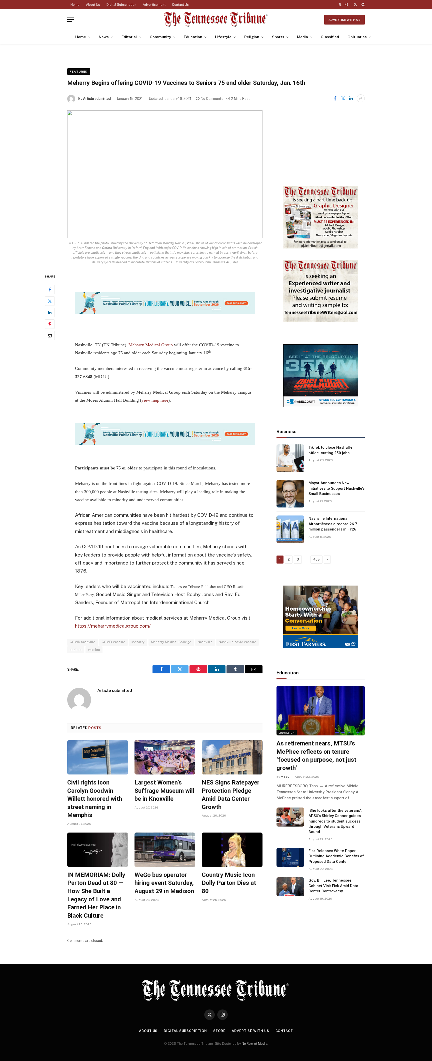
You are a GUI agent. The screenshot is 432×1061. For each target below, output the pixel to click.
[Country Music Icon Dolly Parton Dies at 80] (232, 850)
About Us (93, 5)
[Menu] (70, 19)
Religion (251, 37)
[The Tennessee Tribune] (216, 19)
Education (193, 37)
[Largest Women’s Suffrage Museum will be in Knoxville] (164, 757)
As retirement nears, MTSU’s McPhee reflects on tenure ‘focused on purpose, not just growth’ (316, 755)
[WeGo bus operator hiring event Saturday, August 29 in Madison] (164, 850)
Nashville (205, 642)
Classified (330, 37)
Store (219, 1031)
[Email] (50, 335)
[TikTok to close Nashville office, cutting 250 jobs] (290, 458)
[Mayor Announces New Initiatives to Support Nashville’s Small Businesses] (290, 493)
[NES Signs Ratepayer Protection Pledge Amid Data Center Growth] (232, 757)
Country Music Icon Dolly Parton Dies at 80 (229, 883)
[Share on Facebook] (335, 98)
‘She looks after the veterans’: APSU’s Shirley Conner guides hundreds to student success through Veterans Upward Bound (335, 821)
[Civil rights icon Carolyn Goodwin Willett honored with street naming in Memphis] (97, 757)
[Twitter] (50, 301)
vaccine (94, 650)
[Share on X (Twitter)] (343, 98)
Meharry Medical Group (150, 344)
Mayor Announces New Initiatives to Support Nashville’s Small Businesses (336, 488)
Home (75, 5)
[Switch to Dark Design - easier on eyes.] (355, 4)
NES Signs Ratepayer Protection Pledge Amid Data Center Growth (231, 795)
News (104, 37)
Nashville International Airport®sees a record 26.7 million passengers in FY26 (332, 524)
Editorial (129, 37)
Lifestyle (223, 37)
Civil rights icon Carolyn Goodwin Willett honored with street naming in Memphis (94, 799)
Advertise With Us (344, 20)
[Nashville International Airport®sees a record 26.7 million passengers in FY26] (290, 529)
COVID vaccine (113, 642)
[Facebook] (50, 289)
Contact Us (180, 5)
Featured (79, 71)
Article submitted (97, 99)
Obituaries (357, 37)
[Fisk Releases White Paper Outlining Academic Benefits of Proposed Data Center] (290, 857)
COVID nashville (83, 642)
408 (316, 559)
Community (160, 37)
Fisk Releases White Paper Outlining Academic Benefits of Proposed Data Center (336, 856)
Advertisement (154, 5)
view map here (155, 400)
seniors (76, 650)
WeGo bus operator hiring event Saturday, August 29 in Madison (164, 883)
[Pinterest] (50, 324)
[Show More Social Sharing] (361, 98)
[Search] (362, 4)
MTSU (285, 776)
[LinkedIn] (50, 312)
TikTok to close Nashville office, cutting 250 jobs (330, 450)
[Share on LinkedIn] (351, 98)
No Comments (211, 99)
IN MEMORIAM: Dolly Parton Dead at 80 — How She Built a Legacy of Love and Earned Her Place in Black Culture (96, 895)
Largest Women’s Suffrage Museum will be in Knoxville (164, 790)
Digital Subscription (121, 5)
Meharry (138, 642)
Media (302, 37)
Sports (278, 37)
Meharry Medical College (171, 642)
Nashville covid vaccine (237, 642)
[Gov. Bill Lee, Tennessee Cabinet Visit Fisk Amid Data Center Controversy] (290, 886)
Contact (284, 1031)
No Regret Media (254, 1043)
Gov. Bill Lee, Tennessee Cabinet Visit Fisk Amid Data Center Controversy (333, 885)
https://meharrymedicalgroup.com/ (113, 626)
